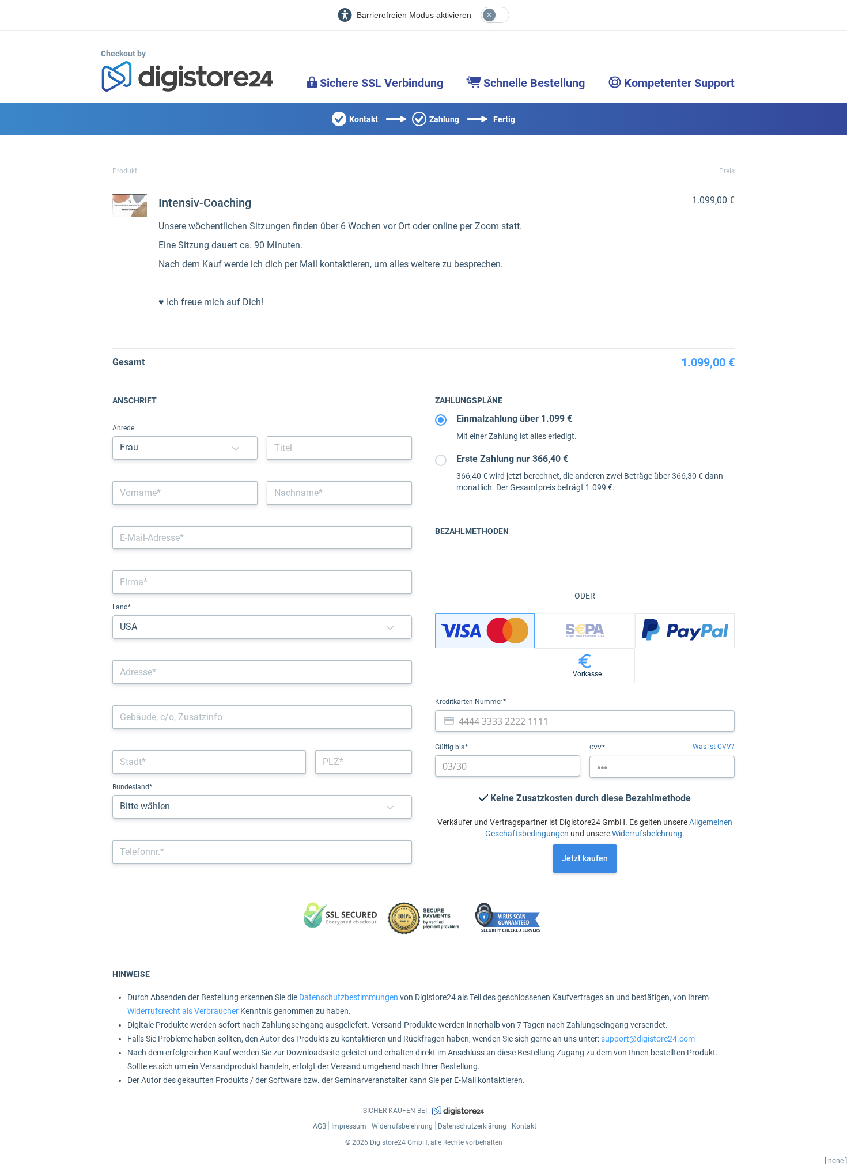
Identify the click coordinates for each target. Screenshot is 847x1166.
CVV (596, 747)
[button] (236, 448)
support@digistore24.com (648, 1038)
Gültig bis (450, 747)
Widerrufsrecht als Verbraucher (183, 1011)
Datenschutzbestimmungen (348, 997)
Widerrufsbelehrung (647, 833)
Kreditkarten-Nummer (469, 702)
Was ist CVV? (714, 747)
